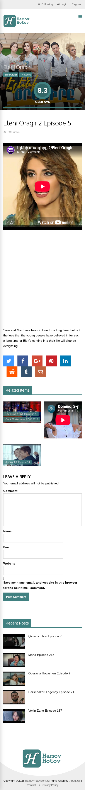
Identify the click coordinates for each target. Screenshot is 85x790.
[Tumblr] (26, 371)
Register (77, 4)
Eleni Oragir (11, 74)
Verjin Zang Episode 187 (45, 710)
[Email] (40, 371)
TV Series (25, 74)
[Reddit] (12, 371)
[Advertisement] (42, 281)
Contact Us (33, 785)
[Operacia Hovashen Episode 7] (14, 684)
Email (7, 547)
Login (64, 4)
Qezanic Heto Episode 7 (45, 636)
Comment (10, 491)
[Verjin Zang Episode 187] (14, 722)
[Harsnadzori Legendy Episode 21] (14, 703)
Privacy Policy (50, 785)
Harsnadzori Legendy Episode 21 (51, 692)
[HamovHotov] (17, 26)
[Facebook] (22, 360)
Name (7, 531)
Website (9, 563)
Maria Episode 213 (41, 654)
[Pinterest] (51, 360)
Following (47, 4)
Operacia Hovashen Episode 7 (49, 673)
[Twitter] (8, 360)
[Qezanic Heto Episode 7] (14, 647)
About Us (75, 780)
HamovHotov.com (35, 780)
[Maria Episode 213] (14, 666)
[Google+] (37, 360)
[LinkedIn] (65, 360)
